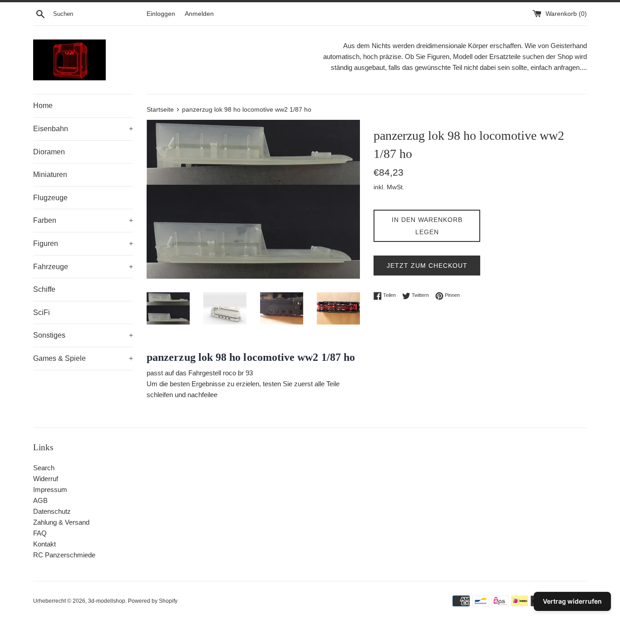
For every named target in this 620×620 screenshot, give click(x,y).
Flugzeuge (50, 198)
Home (43, 105)
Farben (83, 220)
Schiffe (44, 289)
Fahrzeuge (83, 267)
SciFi (41, 312)
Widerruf (45, 478)
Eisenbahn (83, 129)
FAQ (40, 533)
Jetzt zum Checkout (427, 265)
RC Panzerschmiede (64, 555)
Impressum (50, 489)
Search (43, 468)
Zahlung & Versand (61, 522)
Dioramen (49, 152)
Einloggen (161, 13)
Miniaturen (50, 174)
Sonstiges (83, 335)
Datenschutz (52, 511)
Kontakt (44, 544)
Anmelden (199, 13)
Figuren (83, 243)
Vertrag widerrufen (572, 601)
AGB (40, 500)
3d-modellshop (106, 601)
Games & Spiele (83, 358)
